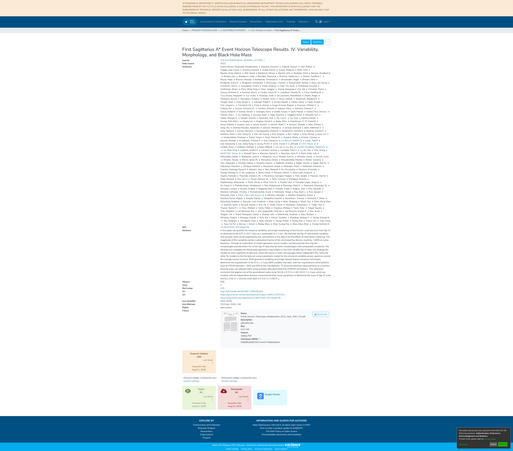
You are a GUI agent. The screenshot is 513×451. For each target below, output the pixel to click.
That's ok (503, 444)
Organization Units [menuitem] (274, 21)
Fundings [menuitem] (290, 21)
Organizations (206, 434)
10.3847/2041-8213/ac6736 (234, 227)
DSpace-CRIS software (234, 445)
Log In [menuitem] (326, 21)
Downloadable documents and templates (281, 434)
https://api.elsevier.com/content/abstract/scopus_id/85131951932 (252, 294)
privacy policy (490, 439)
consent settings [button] (191, 381)
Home (185, 30)
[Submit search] (316, 21)
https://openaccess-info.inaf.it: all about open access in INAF (281, 424)
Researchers (207, 431)
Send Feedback (281, 449)
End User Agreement (263, 449)
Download (321, 314)
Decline (493, 444)
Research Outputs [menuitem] (238, 21)
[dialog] (483, 438)
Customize (463, 444)
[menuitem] (304, 21)
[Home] (189, 21)
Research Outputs (206, 428)
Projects (207, 437)
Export (306, 42)
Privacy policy (246, 449)
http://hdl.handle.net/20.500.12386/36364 (241, 291)
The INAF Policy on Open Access (281, 431)
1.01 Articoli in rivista (261, 30)
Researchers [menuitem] (256, 21)
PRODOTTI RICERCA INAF (204, 30)
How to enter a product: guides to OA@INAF (281, 428)
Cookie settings (232, 449)
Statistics (317, 42)
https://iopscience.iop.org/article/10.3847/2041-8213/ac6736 (250, 297)
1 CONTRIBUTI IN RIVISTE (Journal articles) (234, 30)
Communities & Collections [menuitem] (213, 21)
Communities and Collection (206, 424)
